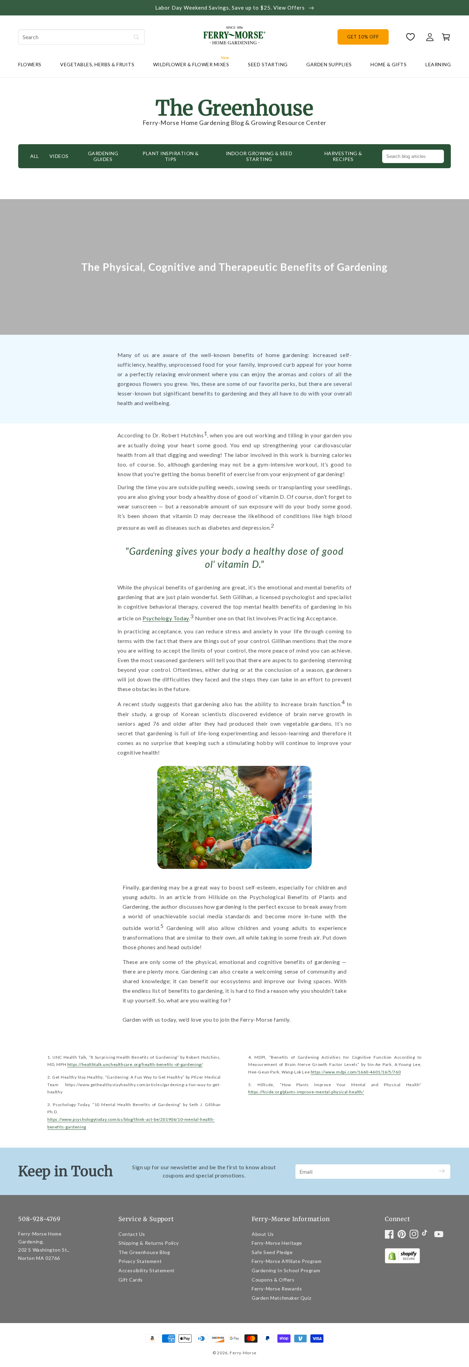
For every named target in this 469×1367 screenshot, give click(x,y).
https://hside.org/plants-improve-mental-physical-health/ (306, 1091)
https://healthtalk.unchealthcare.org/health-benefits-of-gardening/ (135, 1064)
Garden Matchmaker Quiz (281, 1298)
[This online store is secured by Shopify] (402, 1257)
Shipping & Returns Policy (148, 1243)
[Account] (429, 37)
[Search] (136, 37)
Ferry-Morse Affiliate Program (286, 1261)
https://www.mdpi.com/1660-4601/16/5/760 (356, 1072)
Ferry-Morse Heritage (277, 1243)
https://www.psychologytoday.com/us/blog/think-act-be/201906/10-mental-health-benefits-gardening (131, 1123)
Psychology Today (165, 618)
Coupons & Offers (273, 1280)
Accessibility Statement (146, 1270)
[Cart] (444, 37)
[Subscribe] (442, 1171)
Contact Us (131, 1234)
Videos (59, 156)
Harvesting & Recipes (343, 156)
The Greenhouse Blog (144, 1252)
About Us (263, 1234)
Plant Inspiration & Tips (170, 156)
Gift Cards (130, 1280)
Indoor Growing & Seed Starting (259, 156)
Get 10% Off (363, 36)
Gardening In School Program (286, 1270)
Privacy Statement (140, 1261)
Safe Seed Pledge (272, 1252)
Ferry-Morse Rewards (277, 1288)
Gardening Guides (103, 156)
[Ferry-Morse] (234, 36)
